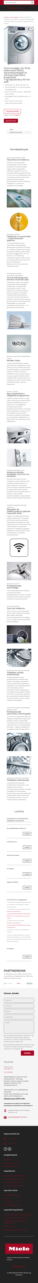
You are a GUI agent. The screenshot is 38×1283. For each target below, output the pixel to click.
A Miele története (9, 1226)
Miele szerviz (8, 1159)
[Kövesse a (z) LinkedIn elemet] (9, 1149)
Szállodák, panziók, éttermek (13, 1182)
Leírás (11, 129)
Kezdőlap (6, 17)
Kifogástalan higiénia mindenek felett (16, 1218)
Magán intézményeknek (11, 1166)
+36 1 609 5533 (8, 1072)
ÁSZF (5, 1198)
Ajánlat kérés (11, 121)
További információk (16, 132)
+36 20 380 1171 (8, 1069)
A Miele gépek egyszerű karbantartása (16, 1230)
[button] (31, 28)
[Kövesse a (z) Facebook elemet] (5, 1149)
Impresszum (8, 1202)
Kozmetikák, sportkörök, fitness (14, 1185)
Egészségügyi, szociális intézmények (15, 1176)
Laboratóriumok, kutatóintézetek (14, 1179)
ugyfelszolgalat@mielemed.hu (17, 1117)
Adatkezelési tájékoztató (11, 1195)
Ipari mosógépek (14, 17)
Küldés (27, 1053)
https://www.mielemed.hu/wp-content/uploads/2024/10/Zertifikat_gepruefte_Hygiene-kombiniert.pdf (19, 925)
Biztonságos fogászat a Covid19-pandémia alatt (19, 1214)
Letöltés (27, 834)
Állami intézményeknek (11, 1163)
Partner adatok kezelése (11, 1205)
